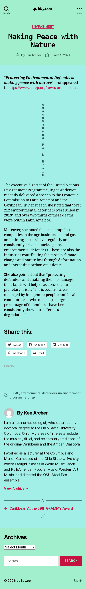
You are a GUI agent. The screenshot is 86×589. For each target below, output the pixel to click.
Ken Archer (33, 55)
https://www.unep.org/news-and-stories (42, 88)
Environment (43, 26)
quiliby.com (43, 8)
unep (31, 397)
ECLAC (14, 393)
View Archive (16, 488)
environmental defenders (39, 393)
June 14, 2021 (60, 55)
